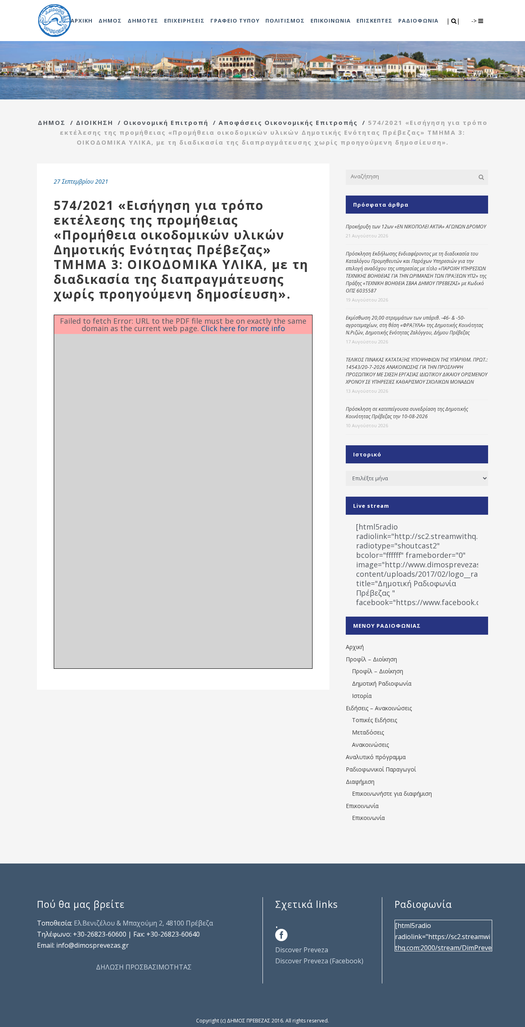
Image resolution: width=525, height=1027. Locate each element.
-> (474, 21)
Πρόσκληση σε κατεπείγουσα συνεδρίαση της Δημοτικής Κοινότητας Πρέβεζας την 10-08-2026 (407, 412)
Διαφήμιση (360, 781)
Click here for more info (243, 328)
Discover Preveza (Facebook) (319, 960)
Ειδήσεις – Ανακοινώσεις (379, 708)
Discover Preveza (301, 949)
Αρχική (355, 647)
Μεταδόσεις (368, 732)
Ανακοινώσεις (370, 744)
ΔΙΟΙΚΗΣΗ (94, 122)
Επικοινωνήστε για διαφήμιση (392, 793)
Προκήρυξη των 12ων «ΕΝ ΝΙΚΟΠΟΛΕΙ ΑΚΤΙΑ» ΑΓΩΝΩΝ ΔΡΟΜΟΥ (416, 226)
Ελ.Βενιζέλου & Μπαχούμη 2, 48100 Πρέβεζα (143, 923)
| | (453, 21)
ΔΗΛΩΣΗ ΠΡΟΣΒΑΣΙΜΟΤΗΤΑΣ (144, 967)
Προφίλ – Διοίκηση (371, 659)
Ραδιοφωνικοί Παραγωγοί (381, 769)
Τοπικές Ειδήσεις (374, 720)
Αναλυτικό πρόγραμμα (376, 757)
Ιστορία (362, 696)
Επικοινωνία (362, 806)
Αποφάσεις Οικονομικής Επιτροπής (288, 122)
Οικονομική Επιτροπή (165, 122)
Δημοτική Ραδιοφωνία (381, 683)
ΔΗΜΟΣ (52, 122)
